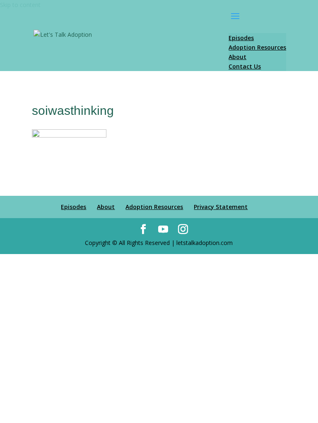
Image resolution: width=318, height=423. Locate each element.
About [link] (106, 207)
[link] (63, 35)
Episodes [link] (73, 207)
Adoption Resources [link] (154, 207)
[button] (257, 21)
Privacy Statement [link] (221, 207)
